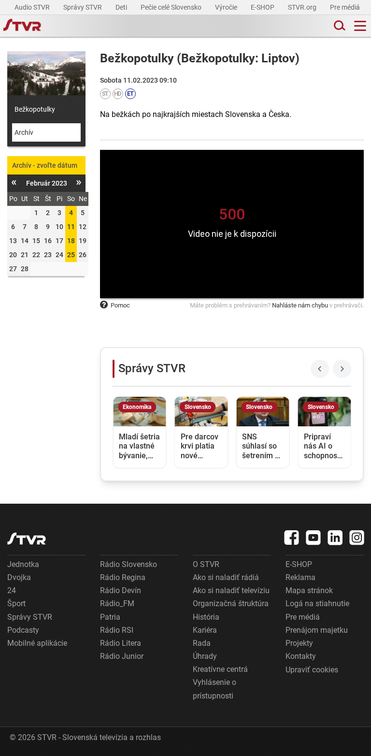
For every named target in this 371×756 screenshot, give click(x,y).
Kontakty (300, 656)
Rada (202, 643)
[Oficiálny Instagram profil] (357, 537)
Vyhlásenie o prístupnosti (214, 689)
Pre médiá (345, 7)
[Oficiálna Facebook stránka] (291, 537)
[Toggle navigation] (360, 26)
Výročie (227, 7)
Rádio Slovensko (128, 564)
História (206, 617)
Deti (121, 7)
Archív (23, 132)
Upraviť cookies (311, 669)
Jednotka (23, 564)
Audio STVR (32, 7)
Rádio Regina (122, 577)
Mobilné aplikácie (37, 643)
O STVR (206, 564)
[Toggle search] (338, 26)
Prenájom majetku (316, 630)
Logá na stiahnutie (317, 603)
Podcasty (23, 630)
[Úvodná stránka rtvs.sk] (22, 26)
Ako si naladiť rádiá (226, 577)
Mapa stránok (309, 590)
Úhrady (205, 656)
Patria (110, 617)
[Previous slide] (320, 369)
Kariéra (205, 630)
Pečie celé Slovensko (172, 7)
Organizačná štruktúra (231, 603)
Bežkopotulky (34, 109)
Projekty (299, 643)
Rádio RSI (116, 630)
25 (71, 255)
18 (71, 241)
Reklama (300, 577)
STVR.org (303, 7)
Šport (16, 603)
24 (11, 590)
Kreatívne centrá (220, 669)
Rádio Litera (120, 643)
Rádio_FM (117, 603)
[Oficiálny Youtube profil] (313, 537)
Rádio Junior (121, 656)
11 (71, 227)
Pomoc (120, 305)
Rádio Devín (120, 590)
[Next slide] (342, 369)
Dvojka (19, 577)
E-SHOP (263, 7)
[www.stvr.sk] (26, 538)
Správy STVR (83, 7)
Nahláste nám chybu (300, 305)
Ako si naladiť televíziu (231, 590)
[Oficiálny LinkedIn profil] (335, 537)
